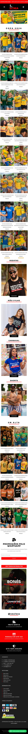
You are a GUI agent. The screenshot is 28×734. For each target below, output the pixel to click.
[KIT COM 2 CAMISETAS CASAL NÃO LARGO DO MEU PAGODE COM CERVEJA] (21, 183)
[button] (4, 7)
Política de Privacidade (7, 695)
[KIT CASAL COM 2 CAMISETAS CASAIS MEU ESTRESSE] (7, 100)
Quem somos (5, 673)
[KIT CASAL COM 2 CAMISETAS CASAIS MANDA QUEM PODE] (7, 518)
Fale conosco (5, 682)
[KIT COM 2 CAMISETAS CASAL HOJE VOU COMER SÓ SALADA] (21, 156)
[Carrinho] (23, 7)
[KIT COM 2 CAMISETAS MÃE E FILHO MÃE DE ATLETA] (7, 156)
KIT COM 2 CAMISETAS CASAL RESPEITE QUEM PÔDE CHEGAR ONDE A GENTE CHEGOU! (21, 141)
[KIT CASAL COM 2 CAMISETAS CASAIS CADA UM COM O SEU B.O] (21, 71)
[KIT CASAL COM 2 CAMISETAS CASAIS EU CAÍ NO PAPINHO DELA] (21, 42)
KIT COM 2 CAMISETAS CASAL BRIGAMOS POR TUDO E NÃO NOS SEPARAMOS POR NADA (7, 226)
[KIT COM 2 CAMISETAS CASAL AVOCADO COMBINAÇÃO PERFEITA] (7, 463)
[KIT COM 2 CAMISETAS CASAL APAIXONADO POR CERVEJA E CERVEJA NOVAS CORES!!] (7, 42)
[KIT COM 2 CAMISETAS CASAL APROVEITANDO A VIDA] (21, 436)
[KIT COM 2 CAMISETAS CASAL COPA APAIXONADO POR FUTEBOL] (21, 240)
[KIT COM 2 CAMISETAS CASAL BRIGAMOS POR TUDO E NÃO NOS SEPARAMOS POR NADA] (7, 212)
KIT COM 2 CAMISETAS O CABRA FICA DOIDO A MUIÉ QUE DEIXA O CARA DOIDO (7, 85)
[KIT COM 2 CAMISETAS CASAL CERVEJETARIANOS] (7, 127)
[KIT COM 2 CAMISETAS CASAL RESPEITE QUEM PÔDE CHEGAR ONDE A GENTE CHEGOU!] (21, 127)
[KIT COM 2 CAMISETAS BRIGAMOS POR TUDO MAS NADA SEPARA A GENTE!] (7, 491)
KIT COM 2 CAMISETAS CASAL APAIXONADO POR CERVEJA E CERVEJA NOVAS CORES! (21, 226)
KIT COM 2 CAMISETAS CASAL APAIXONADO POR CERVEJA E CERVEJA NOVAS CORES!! (7, 56)
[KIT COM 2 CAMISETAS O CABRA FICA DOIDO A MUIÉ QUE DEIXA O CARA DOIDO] (7, 71)
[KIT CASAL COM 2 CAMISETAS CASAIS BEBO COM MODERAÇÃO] (7, 183)
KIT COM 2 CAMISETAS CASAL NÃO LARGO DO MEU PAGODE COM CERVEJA (21, 197)
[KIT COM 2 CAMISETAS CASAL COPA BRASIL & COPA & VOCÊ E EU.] (7, 240)
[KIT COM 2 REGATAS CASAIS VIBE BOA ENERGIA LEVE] (7, 436)
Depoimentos (5, 675)
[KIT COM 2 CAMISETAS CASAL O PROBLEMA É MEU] (21, 100)
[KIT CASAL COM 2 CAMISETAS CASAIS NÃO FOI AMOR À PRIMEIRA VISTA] (21, 491)
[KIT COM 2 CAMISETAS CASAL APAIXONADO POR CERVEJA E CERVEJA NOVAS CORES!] (21, 212)
